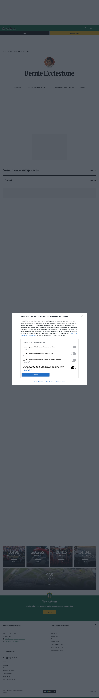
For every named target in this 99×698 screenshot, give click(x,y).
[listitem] (49, 343)
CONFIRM (35, 375)
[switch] (73, 347)
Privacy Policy (60, 382)
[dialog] (49, 349)
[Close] (83, 316)
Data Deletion (38, 382)
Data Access (49, 382)
